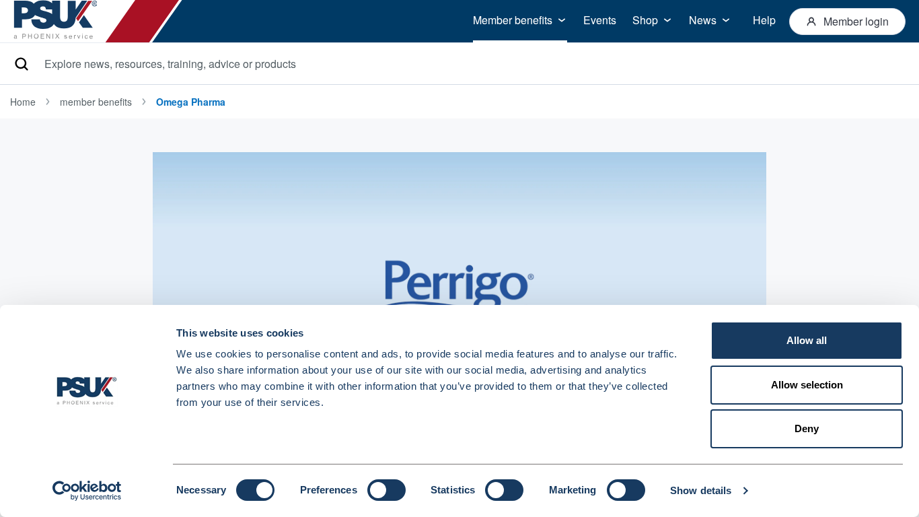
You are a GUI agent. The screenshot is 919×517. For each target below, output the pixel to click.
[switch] (386, 490)
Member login (856, 21)
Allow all (806, 340)
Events (599, 20)
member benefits (96, 101)
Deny (807, 428)
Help (764, 20)
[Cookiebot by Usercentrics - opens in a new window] (87, 491)
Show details (700, 490)
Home (23, 101)
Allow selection (807, 384)
